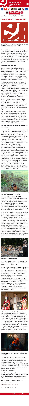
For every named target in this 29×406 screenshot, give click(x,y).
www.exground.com (15, 377)
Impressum (20, 393)
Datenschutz (25, 393)
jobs (16, 393)
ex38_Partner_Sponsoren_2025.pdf (9, 384)
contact (12, 393)
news (2, 16)
